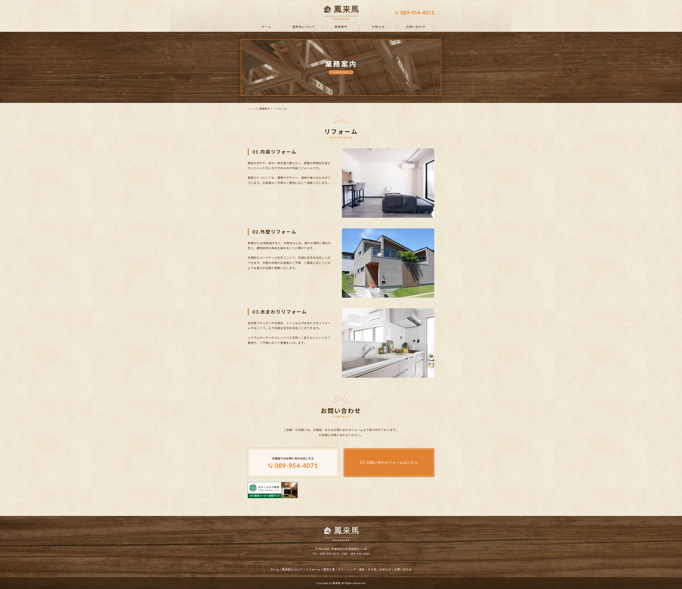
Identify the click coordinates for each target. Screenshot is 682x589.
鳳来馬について (303, 27)
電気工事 (329, 569)
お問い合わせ (415, 27)
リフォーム (312, 569)
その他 (372, 569)
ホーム (266, 27)
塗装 (362, 569)
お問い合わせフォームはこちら (392, 462)
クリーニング (347, 569)
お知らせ (378, 27)
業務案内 (340, 27)
